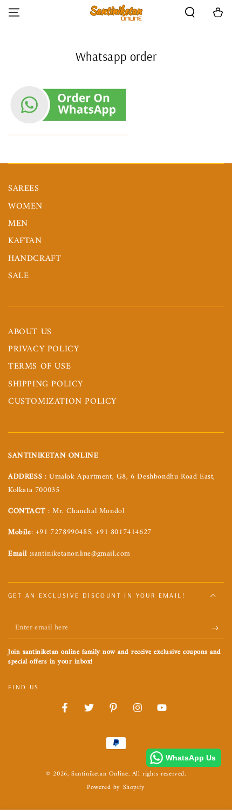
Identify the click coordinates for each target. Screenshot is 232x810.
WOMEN (25, 206)
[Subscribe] (217, 628)
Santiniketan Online (99, 774)
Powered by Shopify (116, 788)
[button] (190, 12)
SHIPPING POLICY (45, 384)
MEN (18, 223)
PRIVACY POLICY (43, 349)
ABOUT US (30, 332)
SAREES (23, 188)
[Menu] (14, 12)
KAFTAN (25, 240)
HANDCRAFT (34, 258)
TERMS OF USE (39, 366)
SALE (18, 275)
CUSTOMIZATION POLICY (62, 401)
